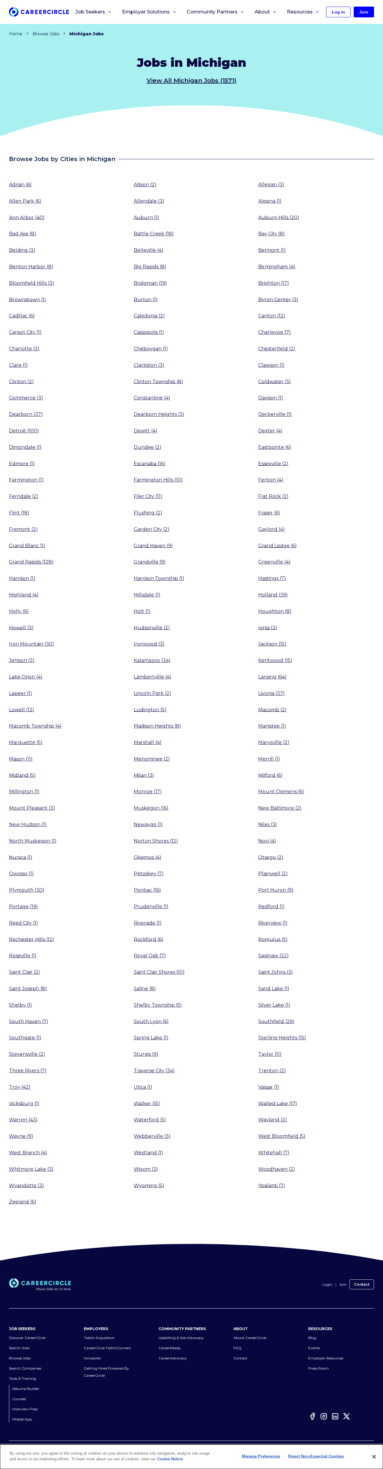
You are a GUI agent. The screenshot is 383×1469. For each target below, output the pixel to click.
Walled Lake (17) (277, 1103)
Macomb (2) (272, 709)
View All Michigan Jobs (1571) (191, 80)
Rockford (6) (148, 939)
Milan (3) (144, 775)
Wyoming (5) (149, 1185)
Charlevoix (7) (274, 332)
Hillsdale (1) (147, 595)
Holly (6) (19, 611)
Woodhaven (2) (276, 1169)
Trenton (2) (272, 1070)
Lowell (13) (21, 709)
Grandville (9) (150, 562)
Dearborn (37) (26, 414)
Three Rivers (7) (28, 1070)
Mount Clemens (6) (281, 791)
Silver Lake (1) (274, 1005)
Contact (362, 1284)
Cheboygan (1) (151, 349)
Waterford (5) (150, 1120)
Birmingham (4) (276, 266)
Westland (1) (148, 1152)
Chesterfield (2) (276, 349)
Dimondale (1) (25, 447)
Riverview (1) (273, 923)
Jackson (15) (272, 644)
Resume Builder (25, 1388)
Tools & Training (22, 1378)
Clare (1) (18, 365)
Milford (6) (270, 775)
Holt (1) (142, 611)
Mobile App (22, 1419)
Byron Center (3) (278, 299)
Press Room (318, 1368)
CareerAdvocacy (173, 1358)
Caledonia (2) (149, 316)
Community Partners (212, 12)
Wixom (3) (146, 1169)
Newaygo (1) (148, 824)
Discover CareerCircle (27, 1337)
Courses (19, 1399)
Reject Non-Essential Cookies (316, 1456)
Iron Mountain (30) (31, 644)
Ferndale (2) (23, 496)
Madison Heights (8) (157, 726)
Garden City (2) (151, 529)
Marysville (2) (273, 742)
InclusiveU (92, 1358)
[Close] (374, 1456)
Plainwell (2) (273, 873)
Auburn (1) (146, 217)
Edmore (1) (22, 463)
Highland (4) (24, 595)
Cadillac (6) (22, 316)
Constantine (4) (152, 398)
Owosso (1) (21, 873)
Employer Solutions (146, 12)
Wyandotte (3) (26, 1185)
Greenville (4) (274, 562)
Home (15, 34)
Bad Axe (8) (22, 234)
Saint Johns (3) (275, 972)
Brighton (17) (273, 283)
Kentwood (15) (275, 660)
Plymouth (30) (26, 890)
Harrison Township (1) (159, 578)
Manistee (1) (272, 726)
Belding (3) (22, 250)
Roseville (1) (23, 955)
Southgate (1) (25, 1038)
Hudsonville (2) (152, 627)
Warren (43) (23, 1120)
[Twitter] (346, 1417)
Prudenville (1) (151, 906)
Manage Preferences (261, 1456)
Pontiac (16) (147, 890)
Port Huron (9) (276, 890)
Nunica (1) (20, 857)
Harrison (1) (22, 578)
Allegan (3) (271, 184)
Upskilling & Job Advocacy (181, 1337)
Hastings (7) (272, 578)
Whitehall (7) (273, 1152)
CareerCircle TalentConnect (107, 1348)
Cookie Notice (170, 1459)
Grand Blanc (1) (27, 545)
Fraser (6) (269, 513)
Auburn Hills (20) (278, 217)
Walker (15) (147, 1103)
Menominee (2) (152, 759)
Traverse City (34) (154, 1070)
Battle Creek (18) (154, 234)
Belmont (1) (272, 250)
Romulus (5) (273, 939)
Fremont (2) (23, 529)
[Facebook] (312, 1417)
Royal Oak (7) (150, 955)
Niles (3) (267, 824)
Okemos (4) (147, 857)
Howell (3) (21, 627)
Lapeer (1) (20, 693)
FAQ (237, 1348)
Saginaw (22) (273, 955)
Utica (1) (143, 1087)
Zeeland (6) (22, 1202)
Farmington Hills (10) (158, 480)
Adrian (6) (20, 184)
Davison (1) (270, 398)
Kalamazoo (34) (152, 660)
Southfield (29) (276, 1021)
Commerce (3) (26, 398)
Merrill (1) (269, 759)
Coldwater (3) (274, 381)
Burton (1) (146, 299)
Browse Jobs (46, 34)
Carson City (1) (25, 332)
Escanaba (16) (149, 463)
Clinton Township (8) (158, 381)
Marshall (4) (148, 742)
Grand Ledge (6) (277, 545)
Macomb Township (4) (35, 726)
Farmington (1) (26, 480)
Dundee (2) (147, 447)
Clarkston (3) (149, 365)
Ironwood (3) (149, 644)
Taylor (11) (270, 1054)
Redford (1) (271, 906)
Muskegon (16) (151, 808)
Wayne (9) (21, 1136)
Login (327, 1284)
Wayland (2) (272, 1120)
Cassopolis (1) (149, 332)
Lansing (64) (272, 677)
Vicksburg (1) (24, 1103)
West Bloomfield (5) (282, 1136)
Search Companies (25, 1368)
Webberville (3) (152, 1136)
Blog (312, 1337)
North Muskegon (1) (33, 841)
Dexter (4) (270, 431)
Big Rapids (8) (150, 266)
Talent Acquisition (99, 1337)
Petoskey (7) (149, 873)
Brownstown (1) (27, 299)
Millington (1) (24, 791)
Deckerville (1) (275, 414)
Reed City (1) (23, 923)
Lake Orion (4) (25, 677)
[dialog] (191, 1456)
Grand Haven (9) (153, 545)
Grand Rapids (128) (31, 562)
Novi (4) (267, 841)
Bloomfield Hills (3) (31, 283)
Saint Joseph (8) (28, 988)
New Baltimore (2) (280, 808)
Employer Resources (325, 1358)
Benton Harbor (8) (31, 266)
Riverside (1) (148, 923)
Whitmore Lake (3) (31, 1169)
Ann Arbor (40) (27, 217)
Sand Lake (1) (273, 988)
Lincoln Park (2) (152, 693)
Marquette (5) (25, 742)
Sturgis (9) (146, 1054)
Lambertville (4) (152, 677)
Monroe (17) (148, 791)
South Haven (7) (28, 1021)
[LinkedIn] (335, 1417)
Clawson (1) (271, 365)
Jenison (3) (21, 660)
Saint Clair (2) (24, 972)
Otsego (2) (270, 857)
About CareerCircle (249, 1337)
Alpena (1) (270, 201)
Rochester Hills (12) (31, 939)
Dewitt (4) (145, 431)
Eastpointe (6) (274, 447)
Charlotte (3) (24, 349)
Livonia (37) (271, 693)
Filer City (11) (148, 496)
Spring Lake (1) (151, 1038)
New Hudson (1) (28, 824)
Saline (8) (145, 988)
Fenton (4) (270, 480)
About (262, 12)
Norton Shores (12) (156, 841)
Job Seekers (90, 12)
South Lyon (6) (151, 1021)
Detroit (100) (24, 431)
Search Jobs (19, 1348)
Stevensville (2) (27, 1054)
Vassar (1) (268, 1087)
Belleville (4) (148, 250)
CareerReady (170, 1348)
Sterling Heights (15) (282, 1038)
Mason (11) (21, 759)
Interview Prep (25, 1409)
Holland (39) (273, 595)
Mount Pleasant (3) (32, 808)
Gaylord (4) (271, 529)
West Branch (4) (28, 1152)
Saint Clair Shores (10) (159, 972)
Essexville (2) (273, 463)
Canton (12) (271, 316)
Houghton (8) (274, 611)
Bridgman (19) (150, 283)
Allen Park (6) (25, 201)
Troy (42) (20, 1087)
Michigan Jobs (86, 34)
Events (314, 1348)
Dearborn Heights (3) (159, 414)
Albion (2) (145, 184)
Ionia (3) (267, 627)
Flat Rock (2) (273, 496)
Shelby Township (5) (158, 1005)
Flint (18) (19, 513)
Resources (300, 12)
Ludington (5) (150, 709)
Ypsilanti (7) (271, 1185)
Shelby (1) (20, 1005)
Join (342, 1284)
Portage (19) (23, 906)
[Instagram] (324, 1417)
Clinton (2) (21, 381)
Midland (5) (22, 775)
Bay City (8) (271, 234)
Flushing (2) (148, 513)
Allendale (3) (149, 201)
